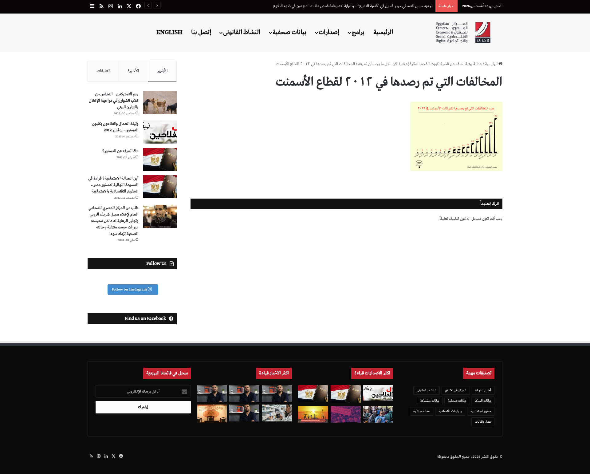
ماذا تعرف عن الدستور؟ (120, 151)
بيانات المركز (482, 400)
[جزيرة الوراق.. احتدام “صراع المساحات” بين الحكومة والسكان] (346, 414)
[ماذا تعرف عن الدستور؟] (160, 159)
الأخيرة (133, 71)
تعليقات (103, 71)
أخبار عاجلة (483, 390)
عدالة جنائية (421, 411)
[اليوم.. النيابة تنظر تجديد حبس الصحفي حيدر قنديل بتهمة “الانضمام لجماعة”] (244, 413)
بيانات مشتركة (429, 400)
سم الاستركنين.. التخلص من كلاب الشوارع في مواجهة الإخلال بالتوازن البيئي (113, 100)
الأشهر (162, 71)
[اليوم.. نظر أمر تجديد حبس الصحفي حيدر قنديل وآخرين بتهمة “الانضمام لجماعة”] (244, 393)
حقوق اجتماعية (480, 411)
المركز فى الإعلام (455, 390)
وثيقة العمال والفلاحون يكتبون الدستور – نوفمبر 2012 (115, 127)
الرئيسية (383, 32)
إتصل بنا (201, 32)
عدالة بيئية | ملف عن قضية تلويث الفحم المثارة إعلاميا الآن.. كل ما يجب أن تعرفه (420, 64)
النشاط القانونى (241, 32)
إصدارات (329, 32)
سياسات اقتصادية (450, 411)
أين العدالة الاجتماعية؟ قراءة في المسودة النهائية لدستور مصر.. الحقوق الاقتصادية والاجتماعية (113, 185)
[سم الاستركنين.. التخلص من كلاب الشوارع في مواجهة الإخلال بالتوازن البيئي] (160, 102)
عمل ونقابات (483, 421)
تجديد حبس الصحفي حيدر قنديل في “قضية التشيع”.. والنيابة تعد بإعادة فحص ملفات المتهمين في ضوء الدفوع (352, 6)
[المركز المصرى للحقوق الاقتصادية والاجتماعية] (463, 32)
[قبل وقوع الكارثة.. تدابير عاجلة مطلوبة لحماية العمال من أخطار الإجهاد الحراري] (313, 414)
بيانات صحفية (289, 32)
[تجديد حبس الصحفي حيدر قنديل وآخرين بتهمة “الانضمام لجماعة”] (277, 393)
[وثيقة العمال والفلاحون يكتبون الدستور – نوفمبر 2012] (160, 132)
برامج (358, 32)
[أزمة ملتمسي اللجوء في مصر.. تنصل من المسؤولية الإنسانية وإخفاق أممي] (378, 414)
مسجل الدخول (470, 218)
